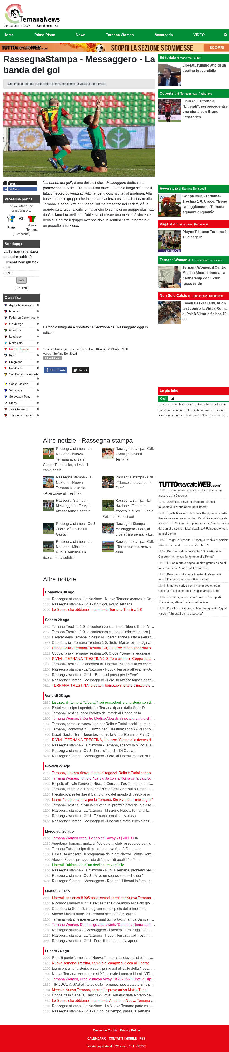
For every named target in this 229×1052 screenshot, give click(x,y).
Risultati (21, 288)
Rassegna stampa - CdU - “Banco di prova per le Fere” (135, 482)
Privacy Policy (130, 1030)
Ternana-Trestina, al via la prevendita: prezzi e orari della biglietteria (105, 805)
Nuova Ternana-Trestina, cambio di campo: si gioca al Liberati (101, 963)
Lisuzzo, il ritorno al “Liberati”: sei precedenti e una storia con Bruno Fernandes (114, 702)
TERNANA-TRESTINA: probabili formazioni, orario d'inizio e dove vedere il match (116, 685)
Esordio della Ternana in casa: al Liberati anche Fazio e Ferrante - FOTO (109, 637)
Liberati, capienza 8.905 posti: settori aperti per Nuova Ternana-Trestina (108, 898)
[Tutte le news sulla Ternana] (32, 14)
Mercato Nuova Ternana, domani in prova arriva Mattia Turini (99, 990)
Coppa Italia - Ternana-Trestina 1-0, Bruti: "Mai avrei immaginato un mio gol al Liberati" (120, 643)
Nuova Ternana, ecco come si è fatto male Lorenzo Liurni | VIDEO (104, 974)
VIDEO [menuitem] (199, 35)
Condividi (57, 370)
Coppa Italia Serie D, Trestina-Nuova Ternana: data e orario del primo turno (111, 995)
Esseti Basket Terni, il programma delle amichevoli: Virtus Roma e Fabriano (111, 854)
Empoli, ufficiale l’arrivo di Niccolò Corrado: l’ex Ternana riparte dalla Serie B (112, 784)
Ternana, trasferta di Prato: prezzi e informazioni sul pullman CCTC (105, 789)
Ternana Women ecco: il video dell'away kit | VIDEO (93, 838)
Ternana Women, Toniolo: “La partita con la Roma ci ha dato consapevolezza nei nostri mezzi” (126, 778)
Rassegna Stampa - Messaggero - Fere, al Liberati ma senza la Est (134, 529)
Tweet (82, 370)
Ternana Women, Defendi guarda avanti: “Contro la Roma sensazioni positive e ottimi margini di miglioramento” (140, 925)
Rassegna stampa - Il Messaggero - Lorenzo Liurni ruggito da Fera (104, 930)
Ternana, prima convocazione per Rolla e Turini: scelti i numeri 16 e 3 (106, 724)
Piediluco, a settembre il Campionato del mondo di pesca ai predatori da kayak (114, 794)
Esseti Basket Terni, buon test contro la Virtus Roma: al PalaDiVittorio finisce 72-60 (117, 734)
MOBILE (131, 1038)
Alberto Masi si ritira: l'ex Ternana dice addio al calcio (94, 914)
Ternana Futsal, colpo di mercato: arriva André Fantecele (96, 849)
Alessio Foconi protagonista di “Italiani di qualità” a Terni (96, 859)
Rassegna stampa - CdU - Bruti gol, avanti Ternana (135, 454)
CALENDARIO (96, 1038)
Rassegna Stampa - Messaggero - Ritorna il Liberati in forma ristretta (106, 881)
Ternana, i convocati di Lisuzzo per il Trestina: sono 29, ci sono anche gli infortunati (117, 729)
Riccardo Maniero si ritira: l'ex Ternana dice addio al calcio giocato (104, 903)
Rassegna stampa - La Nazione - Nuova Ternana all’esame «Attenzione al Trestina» (118, 669)
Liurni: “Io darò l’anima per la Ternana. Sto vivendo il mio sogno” (102, 800)
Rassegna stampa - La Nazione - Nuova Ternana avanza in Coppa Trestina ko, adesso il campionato (67, 459)
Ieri (172, 398)
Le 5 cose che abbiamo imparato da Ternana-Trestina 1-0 (97, 609)
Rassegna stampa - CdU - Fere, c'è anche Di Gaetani (75, 529)
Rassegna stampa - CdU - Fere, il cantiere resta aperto (95, 941)
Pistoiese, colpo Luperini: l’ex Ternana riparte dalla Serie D (98, 708)
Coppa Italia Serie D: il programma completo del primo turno (99, 909)
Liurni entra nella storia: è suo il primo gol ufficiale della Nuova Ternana (108, 968)
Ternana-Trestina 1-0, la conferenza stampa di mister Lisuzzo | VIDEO (107, 632)
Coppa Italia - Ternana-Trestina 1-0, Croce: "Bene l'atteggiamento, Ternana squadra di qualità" (126, 653)
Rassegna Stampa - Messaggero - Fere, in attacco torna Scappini (73, 506)
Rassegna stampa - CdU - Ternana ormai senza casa (135, 547)
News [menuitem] (80, 35)
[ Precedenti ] (21, 234)
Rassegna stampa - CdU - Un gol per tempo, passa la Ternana (101, 1011)
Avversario (169, 188)
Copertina (168, 93)
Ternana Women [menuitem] (120, 35)
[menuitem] (225, 35)
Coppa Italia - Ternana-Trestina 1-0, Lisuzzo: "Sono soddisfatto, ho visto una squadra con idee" (126, 648)
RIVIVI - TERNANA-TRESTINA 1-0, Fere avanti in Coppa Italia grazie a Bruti (112, 659)
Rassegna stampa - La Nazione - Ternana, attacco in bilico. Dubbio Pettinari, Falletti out (121, 745)
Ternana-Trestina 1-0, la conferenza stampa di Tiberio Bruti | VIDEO (105, 626)
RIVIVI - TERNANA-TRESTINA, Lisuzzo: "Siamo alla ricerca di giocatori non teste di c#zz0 (124, 740)
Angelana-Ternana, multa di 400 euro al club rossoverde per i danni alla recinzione (117, 843)
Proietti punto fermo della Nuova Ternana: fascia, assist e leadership (105, 958)
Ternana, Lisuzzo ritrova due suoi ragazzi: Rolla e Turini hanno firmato (107, 773)
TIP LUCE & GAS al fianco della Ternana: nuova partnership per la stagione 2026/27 (119, 984)
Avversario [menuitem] (164, 35)
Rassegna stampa (67, 349)
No (9, 273)
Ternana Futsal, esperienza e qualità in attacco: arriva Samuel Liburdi (106, 919)
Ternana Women (173, 260)
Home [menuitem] (9, 35)
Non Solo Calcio (173, 295)
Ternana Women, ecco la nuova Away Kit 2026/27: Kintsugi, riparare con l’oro (113, 979)
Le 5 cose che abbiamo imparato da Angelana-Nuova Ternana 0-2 (104, 1000)
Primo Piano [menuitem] (44, 35)
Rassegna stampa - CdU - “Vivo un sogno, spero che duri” (97, 875)
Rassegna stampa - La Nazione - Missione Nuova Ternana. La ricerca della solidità (117, 810)
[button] (21, 280)
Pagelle (166, 224)
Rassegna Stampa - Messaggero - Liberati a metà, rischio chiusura (104, 821)
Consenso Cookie (105, 1030)
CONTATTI (116, 1038)
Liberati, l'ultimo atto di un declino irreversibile (88, 865)
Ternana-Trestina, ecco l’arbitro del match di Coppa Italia (96, 713)
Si (9, 267)
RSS (142, 1038)
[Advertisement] (193, 153)
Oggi (163, 398)
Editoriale (168, 58)
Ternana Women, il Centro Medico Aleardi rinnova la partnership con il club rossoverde (120, 718)
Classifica (13, 297)
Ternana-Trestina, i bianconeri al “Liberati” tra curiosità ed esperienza (106, 664)
